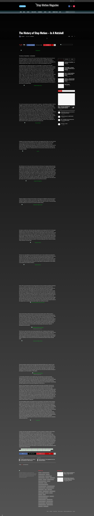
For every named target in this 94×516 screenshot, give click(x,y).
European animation (50, 479)
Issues (28, 11)
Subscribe (23, 6)
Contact (74, 511)
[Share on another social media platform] (55, 45)
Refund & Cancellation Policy (68, 511)
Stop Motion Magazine (42, 501)
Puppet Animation (46, 491)
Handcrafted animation (50, 486)
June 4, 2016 (27, 36)
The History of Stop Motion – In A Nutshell (70, 63)
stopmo (23, 36)
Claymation (40, 479)
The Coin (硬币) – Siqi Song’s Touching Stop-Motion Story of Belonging (70, 68)
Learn (49, 11)
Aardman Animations (46, 472)
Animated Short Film (42, 474)
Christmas (47, 477)
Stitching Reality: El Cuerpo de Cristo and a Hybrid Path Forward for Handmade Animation (67, 112)
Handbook (32, 36)
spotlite (44, 494)
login (22, 464)
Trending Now (46, 506)
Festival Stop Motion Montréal (43, 484)
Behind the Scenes (42, 477)
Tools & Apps (33, 11)
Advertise (51, 511)
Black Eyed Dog (67, 84)
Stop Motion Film (49, 499)
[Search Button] (74, 12)
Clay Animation (52, 477)
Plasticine (40, 491)
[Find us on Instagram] (74, 6)
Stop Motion (40, 450)
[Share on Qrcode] (52, 45)
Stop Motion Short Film (42, 504)
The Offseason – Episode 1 (64, 123)
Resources (40, 11)
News (24, 11)
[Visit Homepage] (47, 6)
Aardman (40, 472)
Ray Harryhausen (28, 450)
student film (40, 506)
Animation (47, 474)
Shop (60, 11)
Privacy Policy (55, 11)
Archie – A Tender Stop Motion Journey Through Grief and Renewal (69, 74)
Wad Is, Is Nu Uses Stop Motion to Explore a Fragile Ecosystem (64, 107)
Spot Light (40, 494)
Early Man (44, 479)
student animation (49, 504)
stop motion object (50, 501)
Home (21, 11)
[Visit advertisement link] (66, 50)
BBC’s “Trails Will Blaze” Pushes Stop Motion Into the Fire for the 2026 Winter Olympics (67, 120)
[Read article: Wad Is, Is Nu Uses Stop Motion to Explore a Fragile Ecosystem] (66, 99)
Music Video (50, 489)
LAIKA (46, 489)
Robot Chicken (34, 450)
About (45, 11)
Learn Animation (22, 450)
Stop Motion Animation (46, 450)
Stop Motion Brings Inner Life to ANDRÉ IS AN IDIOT (67, 116)
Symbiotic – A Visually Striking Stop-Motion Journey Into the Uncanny (69, 79)
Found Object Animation (42, 486)
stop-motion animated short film (44, 496)
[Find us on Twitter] (72, 6)
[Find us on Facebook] (69, 6)
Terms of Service (60, 511)
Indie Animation (41, 489)
